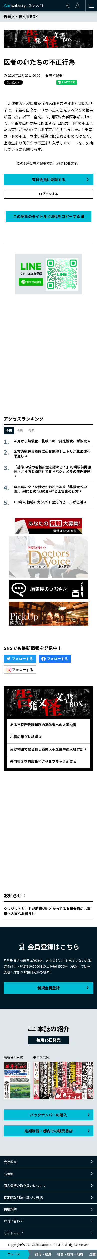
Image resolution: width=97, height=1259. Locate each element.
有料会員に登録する (48, 179)
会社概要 (10, 1161)
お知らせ (13, 895)
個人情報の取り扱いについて (25, 1185)
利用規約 (10, 1209)
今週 (20, 430)
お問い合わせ (13, 1221)
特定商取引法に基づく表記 (23, 1197)
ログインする (48, 193)
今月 (31, 430)
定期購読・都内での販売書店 (48, 1130)
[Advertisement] (48, 355)
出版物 (8, 1173)
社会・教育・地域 (70, 1254)
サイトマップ (13, 1233)
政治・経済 (43, 1254)
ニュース (13, 1254)
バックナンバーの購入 (48, 1114)
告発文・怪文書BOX (21, 16)
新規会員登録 (48, 987)
